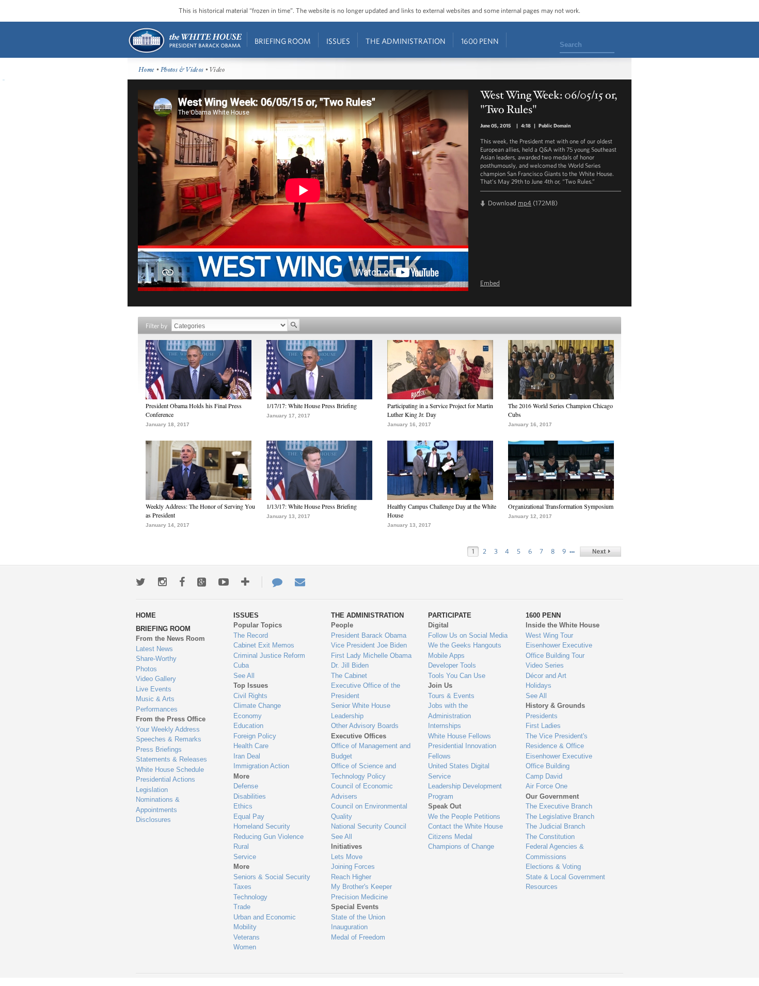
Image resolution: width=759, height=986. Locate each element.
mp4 (524, 203)
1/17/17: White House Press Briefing (311, 405)
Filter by (156, 326)
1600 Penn (480, 41)
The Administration (406, 41)
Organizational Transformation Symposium (560, 506)
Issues (338, 41)
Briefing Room (283, 41)
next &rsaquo (600, 551)
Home (185, 40)
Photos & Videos (182, 70)
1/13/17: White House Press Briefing (311, 506)
